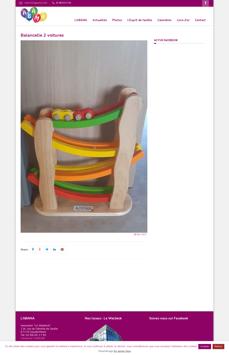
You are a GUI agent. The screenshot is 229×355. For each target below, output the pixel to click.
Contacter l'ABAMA (33, 338)
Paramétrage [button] (105, 351)
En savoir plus (122, 351)
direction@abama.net (35, 3)
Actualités (100, 20)
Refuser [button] (218, 346)
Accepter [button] (204, 346)
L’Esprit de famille (139, 20)
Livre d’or (183, 20)
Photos (117, 20)
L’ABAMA (81, 20)
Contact (200, 20)
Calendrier (164, 20)
